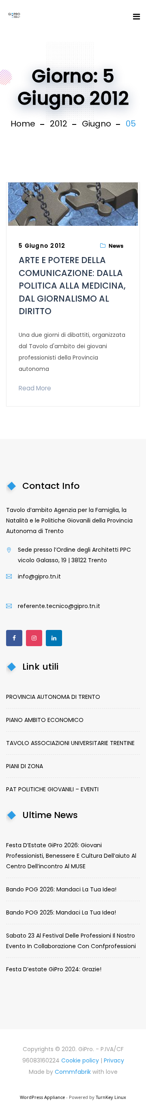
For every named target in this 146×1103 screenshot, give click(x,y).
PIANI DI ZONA (24, 766)
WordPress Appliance (42, 1097)
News (116, 246)
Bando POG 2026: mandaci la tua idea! (61, 889)
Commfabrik (73, 1072)
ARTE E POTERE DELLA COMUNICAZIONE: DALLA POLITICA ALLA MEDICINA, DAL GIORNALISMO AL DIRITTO (72, 285)
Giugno (96, 123)
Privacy (114, 1060)
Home (23, 123)
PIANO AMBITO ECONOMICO (45, 720)
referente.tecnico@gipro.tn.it (59, 606)
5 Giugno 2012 (42, 246)
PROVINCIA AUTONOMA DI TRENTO (53, 697)
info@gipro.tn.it (39, 576)
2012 (58, 123)
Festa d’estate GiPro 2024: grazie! (53, 969)
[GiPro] (14, 16)
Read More (35, 388)
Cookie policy (80, 1060)
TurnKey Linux (111, 1097)
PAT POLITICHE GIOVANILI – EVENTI (52, 789)
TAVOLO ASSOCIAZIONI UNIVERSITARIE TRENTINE (70, 743)
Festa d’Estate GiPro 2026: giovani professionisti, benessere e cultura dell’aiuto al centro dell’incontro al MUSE (71, 855)
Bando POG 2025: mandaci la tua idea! (61, 912)
